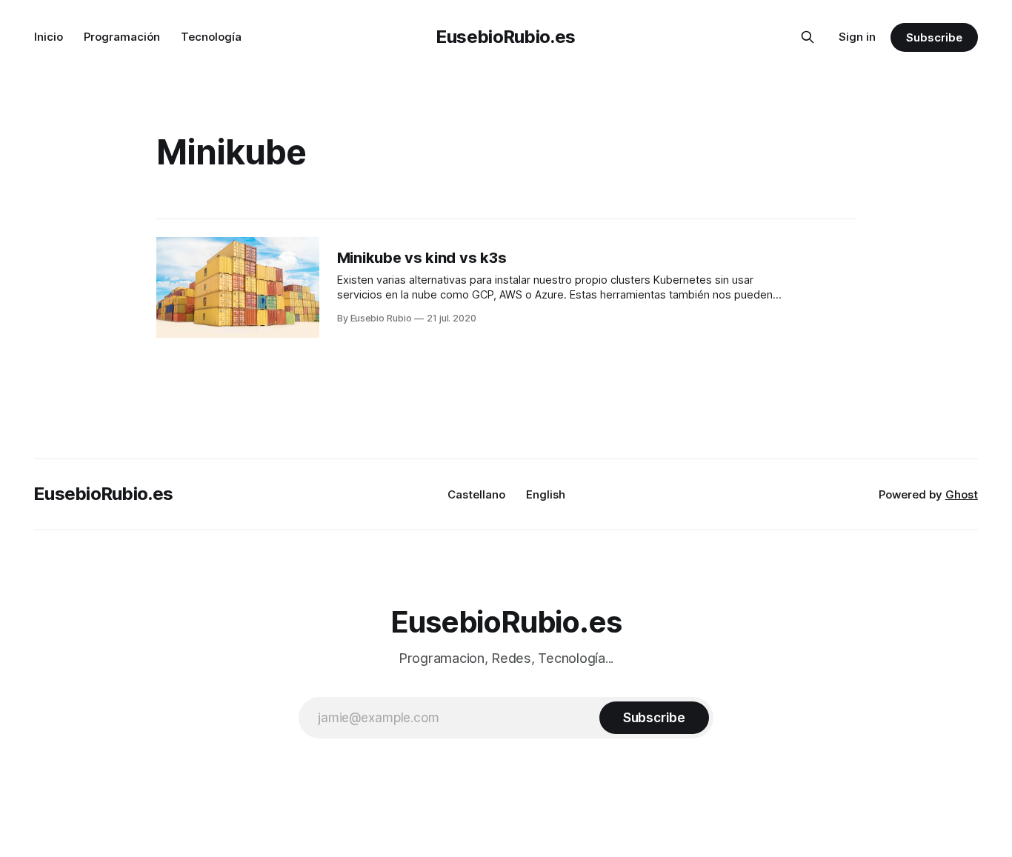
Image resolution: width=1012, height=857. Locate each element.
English (545, 494)
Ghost (961, 494)
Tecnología (211, 37)
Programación (122, 37)
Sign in (857, 37)
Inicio (48, 37)
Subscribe (934, 37)
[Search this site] (807, 37)
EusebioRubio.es (506, 36)
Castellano (476, 494)
